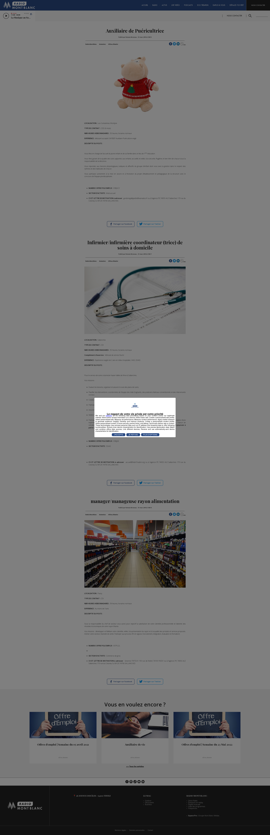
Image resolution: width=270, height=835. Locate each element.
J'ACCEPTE (118, 434)
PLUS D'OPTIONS (150, 434)
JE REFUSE (133, 434)
